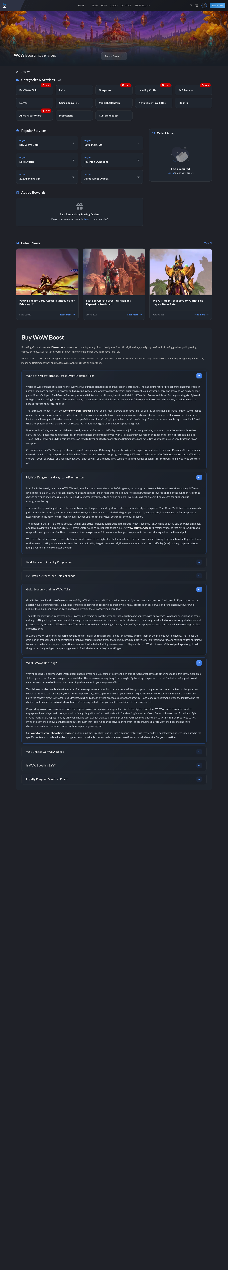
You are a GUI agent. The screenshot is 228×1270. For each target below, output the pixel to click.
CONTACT (126, 5)
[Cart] (196, 6)
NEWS (104, 5)
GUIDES (114, 5)
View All (208, 243)
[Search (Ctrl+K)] (190, 5)
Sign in (171, 173)
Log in (87, 219)
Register (217, 5)
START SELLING (142, 5)
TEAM (95, 5)
